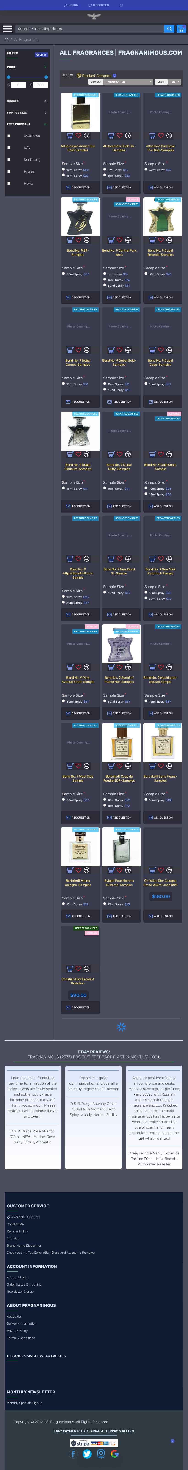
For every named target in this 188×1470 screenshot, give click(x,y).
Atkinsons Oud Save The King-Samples (160, 148)
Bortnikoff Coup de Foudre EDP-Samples (119, 779)
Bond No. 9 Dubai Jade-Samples (160, 363)
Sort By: (96, 81)
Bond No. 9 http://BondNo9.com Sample (78, 573)
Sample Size (17, 112)
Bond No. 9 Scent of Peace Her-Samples (119, 680)
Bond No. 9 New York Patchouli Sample (160, 571)
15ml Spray (77, 175)
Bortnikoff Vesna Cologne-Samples (78, 883)
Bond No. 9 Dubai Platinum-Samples (77, 467)
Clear (42, 54)
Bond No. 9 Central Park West (119, 253)
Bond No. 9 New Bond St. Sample (119, 571)
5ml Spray (118, 170)
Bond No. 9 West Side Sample (78, 779)
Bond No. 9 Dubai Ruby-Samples (119, 467)
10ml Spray (77, 170)
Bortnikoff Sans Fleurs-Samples (160, 779)
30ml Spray (160, 170)
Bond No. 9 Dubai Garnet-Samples (77, 363)
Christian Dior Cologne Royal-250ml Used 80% (160, 883)
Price (11, 67)
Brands (13, 101)
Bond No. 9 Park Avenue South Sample (78, 680)
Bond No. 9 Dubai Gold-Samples (119, 363)
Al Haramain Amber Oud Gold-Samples (78, 148)
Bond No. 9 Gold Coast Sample (160, 467)
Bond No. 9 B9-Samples (78, 253)
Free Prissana (18, 124)
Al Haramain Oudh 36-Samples (119, 148)
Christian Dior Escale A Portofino (77, 981)
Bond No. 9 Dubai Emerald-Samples (160, 253)
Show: (161, 81)
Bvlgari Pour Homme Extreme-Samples (119, 883)
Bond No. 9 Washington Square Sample (160, 680)
